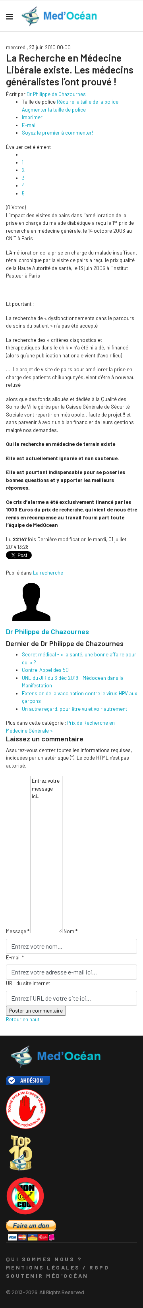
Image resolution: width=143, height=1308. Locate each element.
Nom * (70, 931)
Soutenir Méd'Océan (47, 1275)
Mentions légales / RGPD (57, 1267)
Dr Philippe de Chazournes (56, 94)
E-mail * (15, 957)
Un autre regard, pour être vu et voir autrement (74, 709)
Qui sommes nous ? (44, 1259)
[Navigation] (9, 16)
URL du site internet (28, 983)
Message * (17, 931)
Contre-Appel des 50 (45, 670)
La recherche (48, 572)
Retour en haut (22, 1019)
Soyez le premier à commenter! (57, 132)
